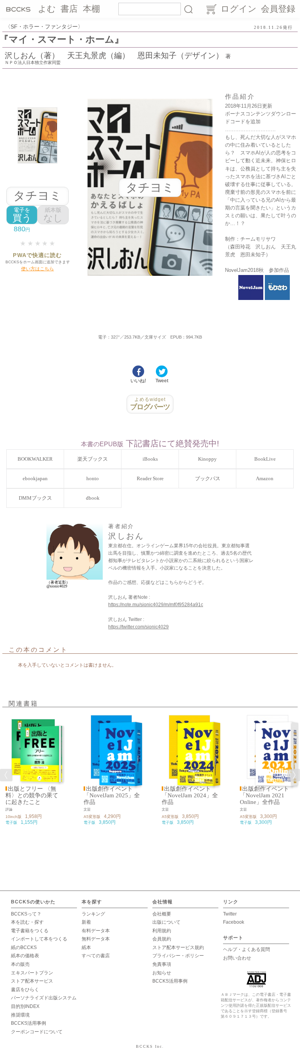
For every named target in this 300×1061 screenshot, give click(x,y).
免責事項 (161, 964)
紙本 (86, 947)
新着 (86, 922)
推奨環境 (20, 1015)
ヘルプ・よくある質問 (246, 949)
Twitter (230, 914)
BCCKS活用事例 (28, 1023)
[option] (33, 770)
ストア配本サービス (32, 981)
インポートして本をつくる (39, 939)
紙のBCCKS (24, 947)
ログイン (239, 9)
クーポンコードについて (36, 1031)
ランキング (93, 914)
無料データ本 (96, 939)
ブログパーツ (150, 404)
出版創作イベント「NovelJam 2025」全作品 (112, 795)
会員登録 (278, 9)
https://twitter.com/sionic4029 (138, 627)
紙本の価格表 (25, 955)
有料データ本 (96, 930)
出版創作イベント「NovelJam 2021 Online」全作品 (264, 795)
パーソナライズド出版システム (44, 998)
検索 (188, 9)
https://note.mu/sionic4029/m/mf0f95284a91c (155, 604)
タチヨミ (37, 195)
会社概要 (161, 914)
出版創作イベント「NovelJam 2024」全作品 (190, 795)
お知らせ (161, 973)
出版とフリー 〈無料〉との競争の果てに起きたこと (31, 795)
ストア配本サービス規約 (178, 947)
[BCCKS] (19, 9)
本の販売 (20, 964)
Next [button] (294, 775)
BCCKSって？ (26, 914)
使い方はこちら (37, 268)
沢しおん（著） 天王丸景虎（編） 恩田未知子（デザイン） (114, 55)
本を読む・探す (27, 922)
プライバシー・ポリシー (178, 955)
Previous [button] (6, 775)
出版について (166, 922)
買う (22, 215)
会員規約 (161, 939)
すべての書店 (96, 955)
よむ (47, 9)
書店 (69, 9)
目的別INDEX (25, 1006)
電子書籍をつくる (29, 930)
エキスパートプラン (32, 973)
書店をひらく (25, 989)
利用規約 (161, 930)
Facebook (233, 922)
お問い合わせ (237, 958)
